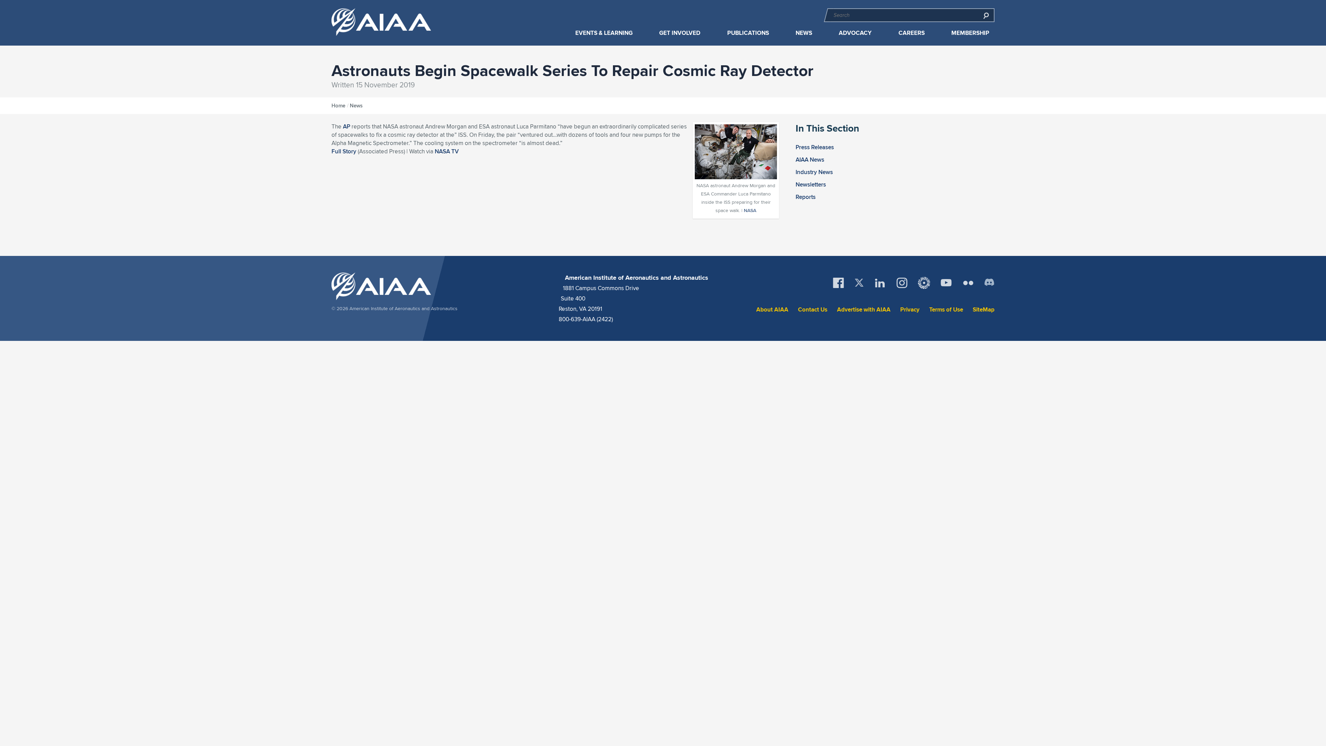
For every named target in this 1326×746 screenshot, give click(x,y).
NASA (750, 210)
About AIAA (772, 309)
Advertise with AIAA (864, 309)
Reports (806, 197)
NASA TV (447, 151)
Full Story (344, 151)
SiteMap (984, 309)
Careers (912, 33)
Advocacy (855, 33)
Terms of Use (946, 309)
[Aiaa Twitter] (859, 282)
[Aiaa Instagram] (902, 282)
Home (338, 105)
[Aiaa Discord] (989, 283)
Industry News (814, 172)
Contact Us (812, 309)
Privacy (910, 309)
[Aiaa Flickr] (968, 282)
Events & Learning (604, 33)
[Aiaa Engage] (924, 282)
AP (346, 126)
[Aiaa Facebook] (838, 282)
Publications (748, 33)
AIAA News (810, 159)
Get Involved (679, 33)
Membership (970, 33)
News (804, 33)
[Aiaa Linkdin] (879, 282)
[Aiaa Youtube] (946, 282)
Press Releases (815, 147)
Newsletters (811, 184)
